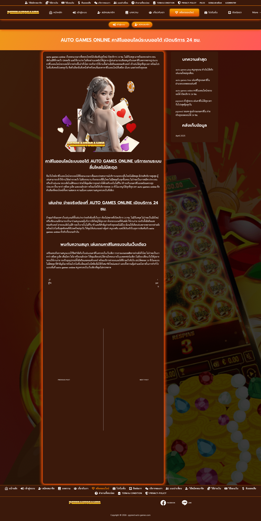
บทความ (134, 12)
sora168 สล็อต (215, 2)
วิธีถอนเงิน (69, 2)
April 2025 (180, 135)
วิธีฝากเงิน (53, 2)
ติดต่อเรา (237, 12)
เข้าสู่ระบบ (82, 12)
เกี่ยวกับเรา (158, 12)
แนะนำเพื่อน (123, 2)
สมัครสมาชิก (108, 12)
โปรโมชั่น (213, 12)
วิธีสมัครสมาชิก (35, 2)
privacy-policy (189, 2)
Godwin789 (230, 2)
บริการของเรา (104, 2)
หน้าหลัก (57, 12)
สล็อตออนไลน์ (186, 12)
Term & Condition (165, 2)
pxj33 (202, 2)
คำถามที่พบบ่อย (142, 2)
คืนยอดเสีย (86, 2)
